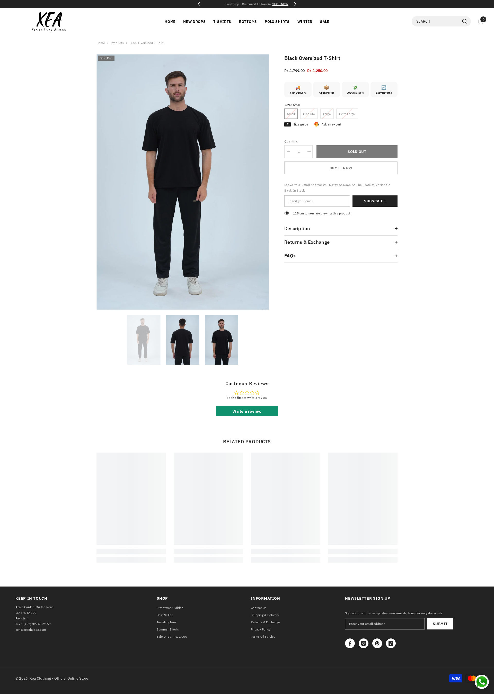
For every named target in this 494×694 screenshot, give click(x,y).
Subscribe (375, 201)
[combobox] (436, 21)
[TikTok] (391, 643)
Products (117, 43)
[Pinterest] (377, 643)
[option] (247, 4)
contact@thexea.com (30, 630)
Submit (440, 623)
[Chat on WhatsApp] (482, 682)
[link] (131, 551)
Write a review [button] (246, 411)
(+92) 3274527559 (37, 624)
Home (100, 43)
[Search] (441, 21)
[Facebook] (350, 643)
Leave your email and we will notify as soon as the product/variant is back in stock (337, 187)
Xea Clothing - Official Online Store (59, 678)
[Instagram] (363, 643)
